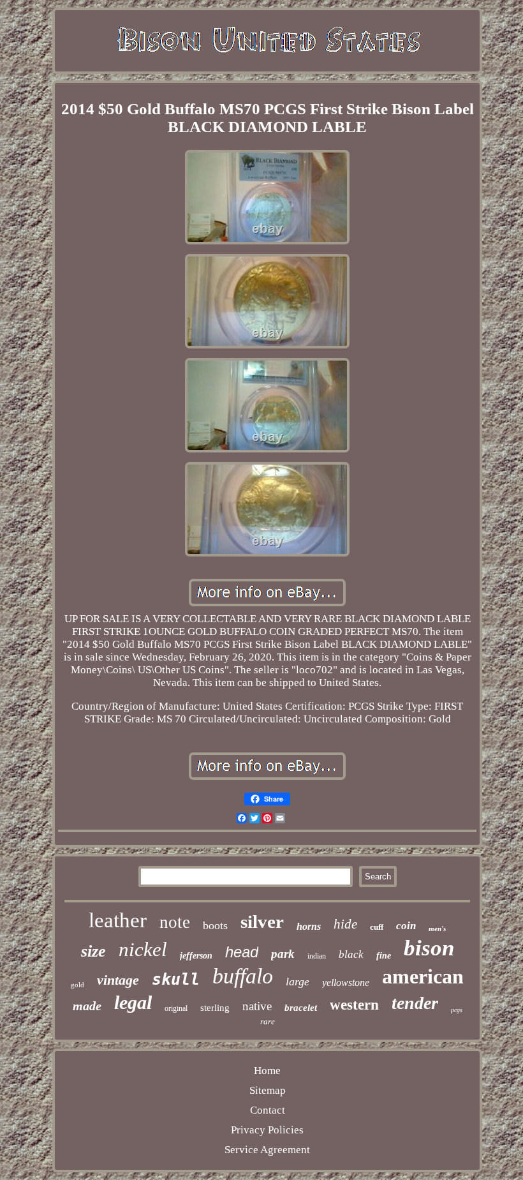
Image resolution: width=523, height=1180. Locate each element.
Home (267, 1070)
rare (267, 1021)
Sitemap (267, 1090)
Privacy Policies (267, 1130)
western (354, 1005)
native (257, 1006)
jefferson (196, 955)
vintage (118, 980)
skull (176, 979)
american (423, 976)
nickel (143, 949)
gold (77, 985)
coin (406, 926)
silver (262, 921)
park (283, 953)
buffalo (242, 976)
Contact (267, 1110)
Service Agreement (267, 1150)
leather (118, 920)
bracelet (300, 1008)
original (176, 1008)
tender (415, 1003)
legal (133, 1002)
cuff (376, 927)
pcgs (456, 1009)
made (87, 1006)
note (174, 922)
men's (437, 928)
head (241, 951)
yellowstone (345, 982)
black (351, 954)
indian (316, 956)
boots (215, 925)
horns (309, 926)
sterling (215, 1008)
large (297, 981)
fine (383, 955)
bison (429, 948)
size (93, 951)
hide (345, 924)
